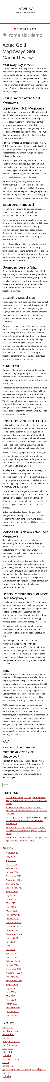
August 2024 (12, 938)
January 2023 (12, 1011)
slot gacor (7, 1027)
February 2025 (13, 914)
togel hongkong (10, 1031)
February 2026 (13, 868)
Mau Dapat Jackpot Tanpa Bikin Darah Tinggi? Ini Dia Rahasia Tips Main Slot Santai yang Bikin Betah (27, 820)
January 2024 (12, 965)
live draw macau (11, 1059)
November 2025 (14, 880)
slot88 (5, 1062)
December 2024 (13, 922)
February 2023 (13, 1007)
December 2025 (13, 876)
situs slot (7, 1052)
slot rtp (6, 1072)
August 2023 (12, 984)
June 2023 (11, 992)
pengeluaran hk (11, 1041)
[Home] (15, 28)
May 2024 (10, 949)
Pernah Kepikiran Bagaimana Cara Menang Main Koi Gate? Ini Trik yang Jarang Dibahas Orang (26, 830)
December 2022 (13, 1015)
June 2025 (11, 899)
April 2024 (11, 953)
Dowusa (25, 8)
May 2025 (10, 903)
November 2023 (14, 972)
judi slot (6, 1055)
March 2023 (11, 1003)
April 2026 (11, 860)
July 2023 (10, 988)
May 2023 (10, 996)
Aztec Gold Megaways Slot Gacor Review (18, 51)
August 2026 (12, 852)
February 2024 (13, 961)
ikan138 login (9, 1045)
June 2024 (11, 945)
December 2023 (13, 969)
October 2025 (12, 883)
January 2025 (12, 918)
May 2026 (10, 856)
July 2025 (10, 895)
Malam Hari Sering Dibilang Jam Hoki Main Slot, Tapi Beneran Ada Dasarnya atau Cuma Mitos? (26, 800)
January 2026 (12, 872)
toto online (8, 1034)
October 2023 (12, 976)
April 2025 (11, 907)
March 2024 (11, 957)
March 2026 (11, 864)
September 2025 (14, 887)
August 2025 (12, 891)
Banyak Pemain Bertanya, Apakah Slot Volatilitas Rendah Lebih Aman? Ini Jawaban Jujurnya (26, 810)
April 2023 (11, 999)
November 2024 (14, 926)
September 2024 (14, 934)
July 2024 (10, 942)
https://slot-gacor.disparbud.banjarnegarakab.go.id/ (24, 1067)
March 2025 (11, 910)
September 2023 (14, 980)
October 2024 (12, 930)
